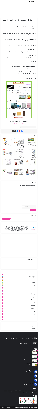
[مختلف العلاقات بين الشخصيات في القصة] (31, 152)
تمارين (34, 285)
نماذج (10, 392)
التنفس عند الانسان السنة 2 (8, 155)
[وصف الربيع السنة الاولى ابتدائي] (31, 141)
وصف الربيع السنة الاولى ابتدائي (31, 144)
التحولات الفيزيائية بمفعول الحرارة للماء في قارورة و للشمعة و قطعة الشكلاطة (19, 145)
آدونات (34, 279)
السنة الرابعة (35, 392)
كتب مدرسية (33, 296)
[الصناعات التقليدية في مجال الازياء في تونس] (31, 172)
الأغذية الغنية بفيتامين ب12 (8, 144)
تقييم (25, 392)
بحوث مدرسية (33, 300)
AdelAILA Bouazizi (30, 370)
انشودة (28, 392)
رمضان (34, 317)
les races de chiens (29, 363)
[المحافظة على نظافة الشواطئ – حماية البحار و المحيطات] (34, 360)
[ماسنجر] (17, 131)
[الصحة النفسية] (31, 162)
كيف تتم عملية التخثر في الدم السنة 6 (19, 165)
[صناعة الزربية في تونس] (19, 172)
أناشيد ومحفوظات (32, 294)
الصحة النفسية (34, 165)
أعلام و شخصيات (33, 308)
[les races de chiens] (34, 364)
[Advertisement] (19, 9)
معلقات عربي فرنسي (32, 276)
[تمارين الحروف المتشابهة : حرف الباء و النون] (34, 352)
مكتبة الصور (33, 297)
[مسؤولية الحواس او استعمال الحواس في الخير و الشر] (7, 162)
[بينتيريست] (19, 131)
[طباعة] (13, 131)
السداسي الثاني (33, 305)
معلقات (13, 392)
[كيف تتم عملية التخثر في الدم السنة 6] (19, 162)
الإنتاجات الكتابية (33, 282)
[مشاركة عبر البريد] (15, 131)
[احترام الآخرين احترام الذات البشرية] (7, 172)
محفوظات (19, 392)
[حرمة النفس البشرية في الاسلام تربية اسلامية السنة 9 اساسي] (19, 152)
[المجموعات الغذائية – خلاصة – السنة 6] (34, 356)
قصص (34, 302)
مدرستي (16, 392)
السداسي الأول (33, 299)
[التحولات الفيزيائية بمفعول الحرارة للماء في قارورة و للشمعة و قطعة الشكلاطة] (19, 141)
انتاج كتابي (31, 392)
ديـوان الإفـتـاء (33, 314)
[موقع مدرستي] (32, 1)
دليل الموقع (2, 407)
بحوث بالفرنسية (33, 291)
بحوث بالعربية (33, 274)
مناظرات (34, 311)
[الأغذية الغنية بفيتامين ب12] (7, 141)
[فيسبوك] (22, 131)
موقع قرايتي (33, 328)
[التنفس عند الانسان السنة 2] (7, 152)
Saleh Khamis (31, 383)
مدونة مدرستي (33, 326)
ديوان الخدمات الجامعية (32, 303)
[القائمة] (1, 2)
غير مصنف (33, 288)
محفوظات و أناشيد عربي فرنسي (30, 277)
